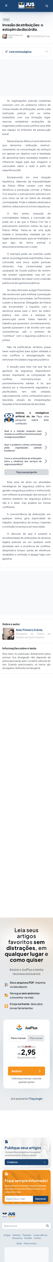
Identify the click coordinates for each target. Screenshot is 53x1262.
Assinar (16, 1071)
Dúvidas (28, 1238)
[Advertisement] (26, 791)
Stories (37, 1238)
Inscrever (40, 1198)
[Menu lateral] (6, 5)
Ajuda (19, 1243)
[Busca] (46, 5)
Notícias (16, 1235)
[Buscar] (47, 1226)
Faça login (36, 1098)
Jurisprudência (40, 1235)
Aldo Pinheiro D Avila (29, 630)
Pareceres (17, 1238)
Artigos (7, 1235)
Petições (27, 1235)
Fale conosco (30, 1243)
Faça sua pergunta (26, 472)
